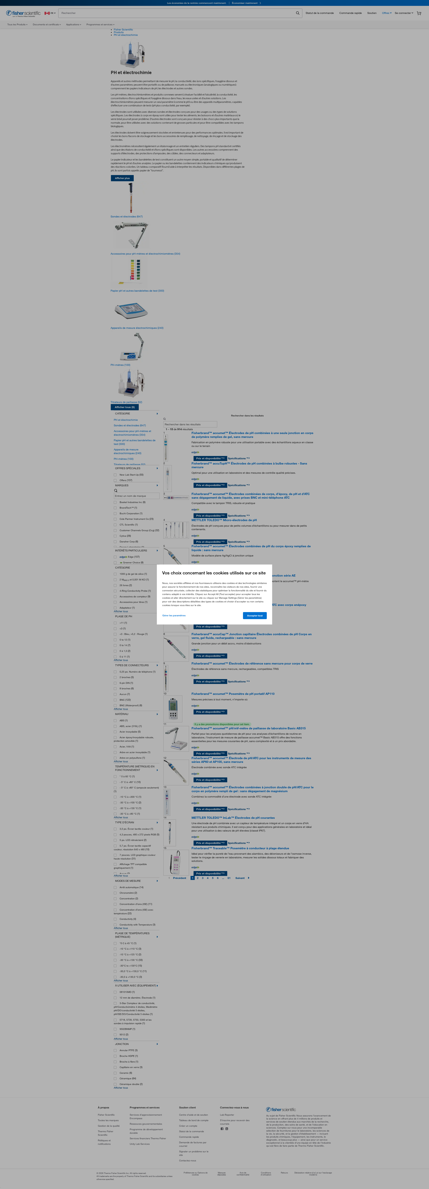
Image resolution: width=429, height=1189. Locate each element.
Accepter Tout (255, 615)
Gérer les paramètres (174, 615)
